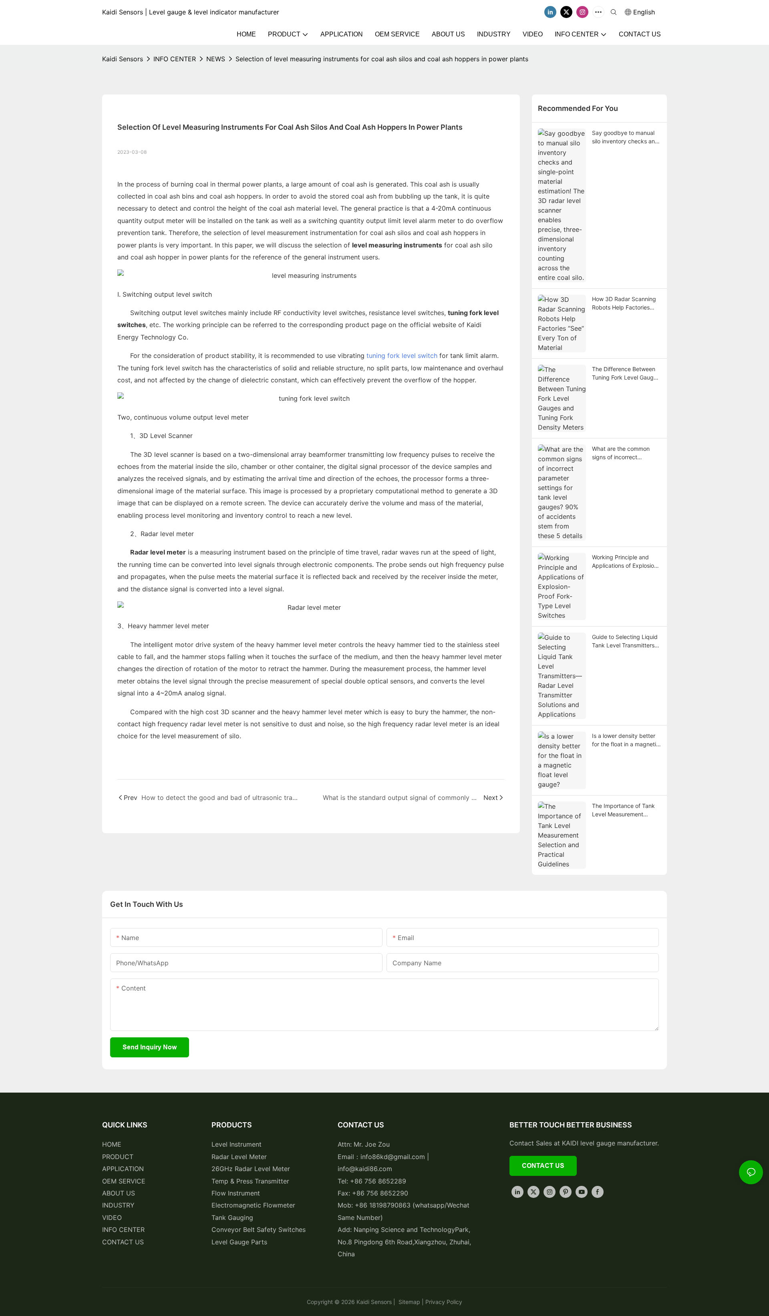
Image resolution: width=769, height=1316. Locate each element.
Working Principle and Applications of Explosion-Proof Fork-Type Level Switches (626, 562)
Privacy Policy (443, 1301)
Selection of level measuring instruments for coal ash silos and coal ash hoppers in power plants (382, 59)
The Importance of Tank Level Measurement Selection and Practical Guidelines (623, 810)
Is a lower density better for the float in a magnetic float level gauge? (625, 740)
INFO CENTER (174, 59)
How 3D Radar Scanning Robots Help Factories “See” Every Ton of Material (624, 303)
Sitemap (408, 1301)
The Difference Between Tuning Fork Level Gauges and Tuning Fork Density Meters (626, 374)
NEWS (215, 59)
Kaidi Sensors (122, 59)
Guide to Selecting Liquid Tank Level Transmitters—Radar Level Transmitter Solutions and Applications (626, 641)
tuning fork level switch (401, 356)
